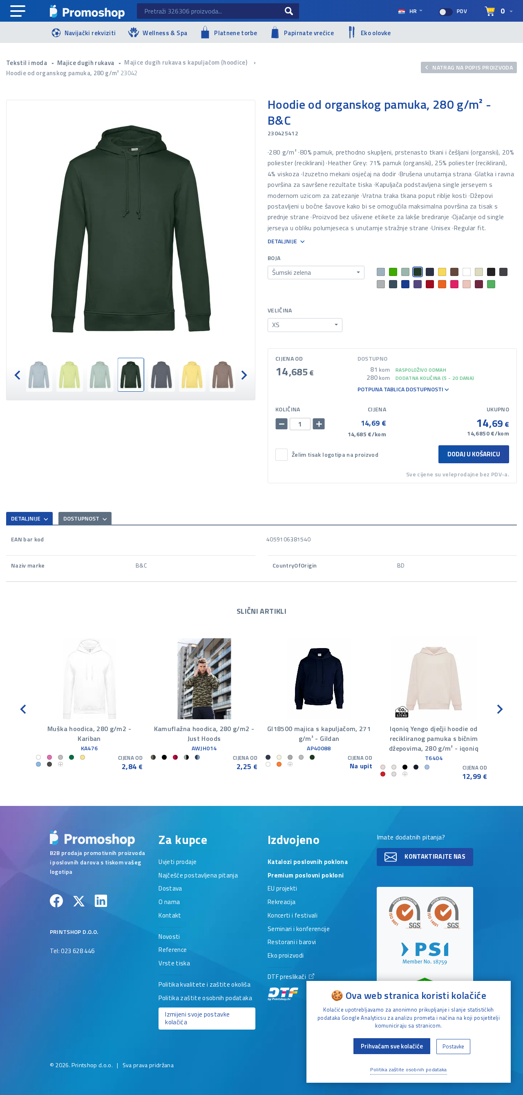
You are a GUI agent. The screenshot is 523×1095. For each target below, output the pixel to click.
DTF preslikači (287, 977)
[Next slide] (243, 374)
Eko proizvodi (286, 956)
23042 (129, 73)
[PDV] (446, 12)
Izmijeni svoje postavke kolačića (197, 1018)
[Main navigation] (17, 11)
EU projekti (282, 889)
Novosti (169, 937)
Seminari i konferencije (299, 929)
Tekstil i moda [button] (27, 62)
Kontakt (170, 916)
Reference (173, 950)
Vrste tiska (174, 964)
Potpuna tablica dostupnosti (401, 389)
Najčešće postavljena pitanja (198, 876)
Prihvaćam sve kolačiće (392, 1046)
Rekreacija (282, 902)
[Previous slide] (18, 374)
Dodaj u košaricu (473, 454)
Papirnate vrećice (309, 33)
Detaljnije (283, 241)
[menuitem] (39, 375)
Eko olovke (376, 33)
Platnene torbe (235, 33)
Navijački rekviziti (90, 33)
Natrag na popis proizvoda (472, 67)
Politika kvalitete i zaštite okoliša (204, 985)
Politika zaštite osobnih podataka (205, 998)
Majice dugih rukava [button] (86, 62)
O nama (169, 902)
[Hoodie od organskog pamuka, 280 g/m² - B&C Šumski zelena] (131, 229)
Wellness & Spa (165, 33)
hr (413, 11)
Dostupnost (82, 518)
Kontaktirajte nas (434, 856)
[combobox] (316, 273)
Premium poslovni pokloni (306, 876)
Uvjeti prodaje (178, 862)
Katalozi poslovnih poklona (308, 862)
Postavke (453, 1046)
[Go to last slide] (24, 708)
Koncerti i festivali (292, 916)
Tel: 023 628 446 (72, 951)
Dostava (170, 889)
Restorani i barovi (292, 942)
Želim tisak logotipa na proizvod (335, 455)
